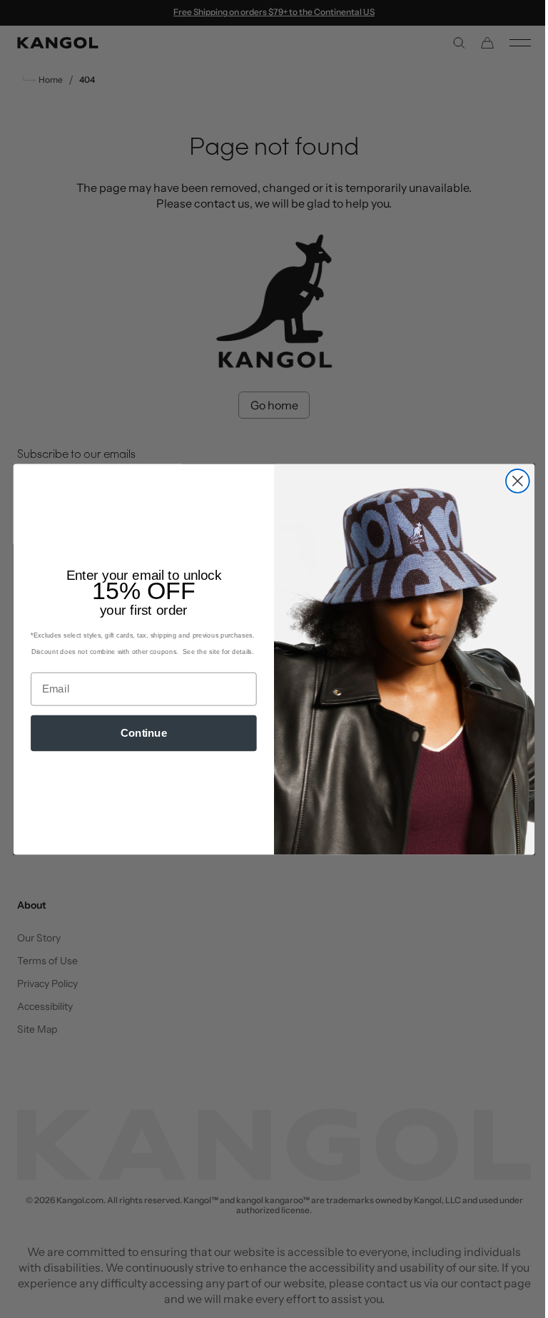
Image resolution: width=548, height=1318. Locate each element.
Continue (138, 732)
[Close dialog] (512, 481)
